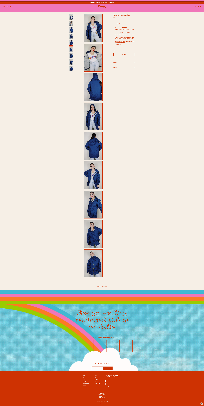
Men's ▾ (119, 10)
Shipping (115, 62)
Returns (115, 67)
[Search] (196, 6)
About (4, 6)
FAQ (11, 6)
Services (84, 385)
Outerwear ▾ (106, 10)
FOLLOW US (102, 337)
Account (84, 379)
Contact (8, 6)
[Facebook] (105, 386)
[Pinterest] (110, 386)
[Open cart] (200, 6)
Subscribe (107, 368)
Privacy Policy (97, 383)
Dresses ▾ (95, 10)
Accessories (125, 10)
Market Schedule (86, 383)
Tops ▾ (101, 10)
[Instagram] (108, 386)
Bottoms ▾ (113, 10)
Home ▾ (70, 10)
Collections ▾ (77, 10)
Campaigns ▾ (132, 10)
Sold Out (124, 54)
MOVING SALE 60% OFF (86, 10)
